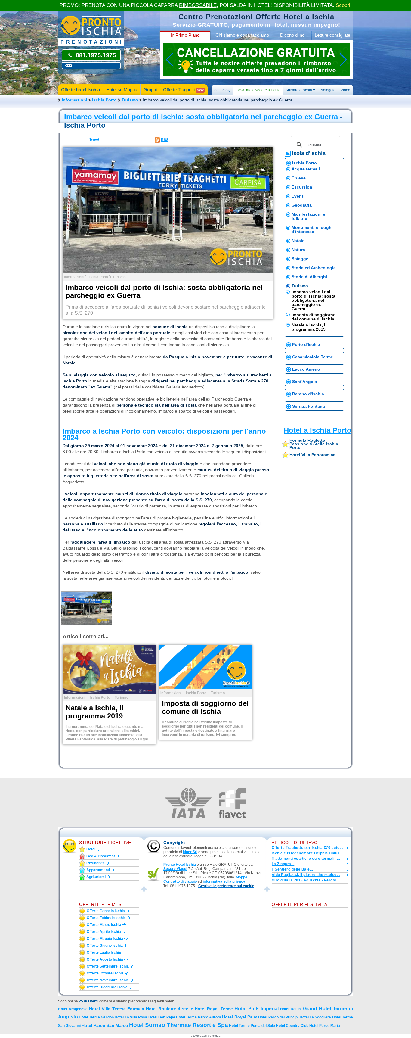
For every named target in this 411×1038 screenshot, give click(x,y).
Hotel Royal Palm (239, 1017)
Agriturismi (96, 877)
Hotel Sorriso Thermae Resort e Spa (178, 1025)
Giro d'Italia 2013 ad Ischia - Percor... (305, 880)
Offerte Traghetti (183, 89)
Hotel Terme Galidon (96, 1017)
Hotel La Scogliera (315, 1017)
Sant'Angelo (304, 381)
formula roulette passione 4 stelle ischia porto (313, 444)
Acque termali (306, 169)
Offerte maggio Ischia (105, 939)
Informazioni (74, 100)
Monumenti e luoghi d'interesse (312, 229)
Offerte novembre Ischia (108, 980)
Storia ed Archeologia (314, 267)
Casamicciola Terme (312, 356)
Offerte (80, 89)
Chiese (299, 178)
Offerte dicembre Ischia (107, 987)
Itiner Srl (190, 852)
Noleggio (327, 90)
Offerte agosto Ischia (105, 959)
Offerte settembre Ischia (108, 966)
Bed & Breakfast (100, 856)
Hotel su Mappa (121, 89)
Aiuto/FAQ (222, 90)
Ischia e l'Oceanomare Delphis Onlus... (307, 853)
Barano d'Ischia (308, 393)
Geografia (302, 205)
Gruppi (150, 89)
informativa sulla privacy (224, 881)
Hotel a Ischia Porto (317, 430)
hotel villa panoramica (312, 454)
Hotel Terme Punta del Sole (252, 1026)
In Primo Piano (185, 35)
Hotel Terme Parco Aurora (198, 1017)
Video (345, 90)
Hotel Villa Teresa (107, 1008)
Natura (298, 249)
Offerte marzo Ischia (104, 925)
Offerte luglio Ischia (104, 952)
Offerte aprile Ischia (104, 932)
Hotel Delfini (290, 1009)
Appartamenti (98, 870)
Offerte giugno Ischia (105, 945)
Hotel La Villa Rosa (131, 1017)
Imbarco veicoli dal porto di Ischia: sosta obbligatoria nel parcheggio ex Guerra (201, 117)
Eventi (298, 196)
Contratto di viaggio (180, 881)
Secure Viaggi (175, 869)
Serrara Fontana (308, 406)
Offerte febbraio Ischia (106, 918)
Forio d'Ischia (306, 344)
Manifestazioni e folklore (308, 216)
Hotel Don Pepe (161, 1017)
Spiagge (300, 258)
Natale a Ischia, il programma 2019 (309, 327)
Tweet (94, 139)
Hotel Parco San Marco (105, 1025)
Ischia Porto (104, 100)
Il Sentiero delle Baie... (292, 869)
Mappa (241, 877)
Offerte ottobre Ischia (105, 973)
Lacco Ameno (306, 369)
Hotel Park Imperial (256, 1008)
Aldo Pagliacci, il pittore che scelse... (306, 875)
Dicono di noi (292, 35)
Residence (95, 863)
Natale (298, 240)
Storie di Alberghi (309, 276)
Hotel (90, 849)
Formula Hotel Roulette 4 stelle (160, 1008)
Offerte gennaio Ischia (106, 911)
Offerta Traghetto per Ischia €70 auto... (307, 848)
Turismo (130, 100)
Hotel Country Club (292, 1026)
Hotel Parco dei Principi (278, 1017)
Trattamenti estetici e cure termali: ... (306, 858)
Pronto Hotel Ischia (179, 864)
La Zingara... (283, 864)
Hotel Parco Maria (324, 1026)
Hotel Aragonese (73, 1009)
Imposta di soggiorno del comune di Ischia (314, 316)
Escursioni (303, 187)
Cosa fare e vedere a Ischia (258, 90)
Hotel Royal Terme (214, 1008)
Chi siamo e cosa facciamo (242, 35)
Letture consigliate (332, 35)
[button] (226, 886)
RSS (164, 140)
